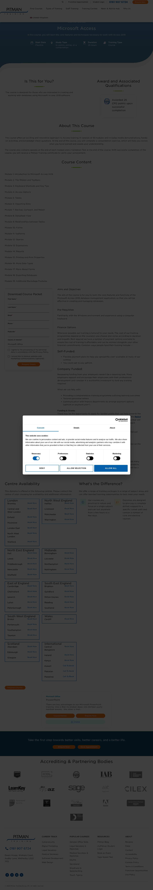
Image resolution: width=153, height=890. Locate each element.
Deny (42, 468)
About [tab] (112, 428)
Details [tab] (76, 428)
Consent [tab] (40, 428)
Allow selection (76, 468)
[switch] (63, 458)
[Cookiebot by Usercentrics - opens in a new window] (117, 420)
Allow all (111, 468)
